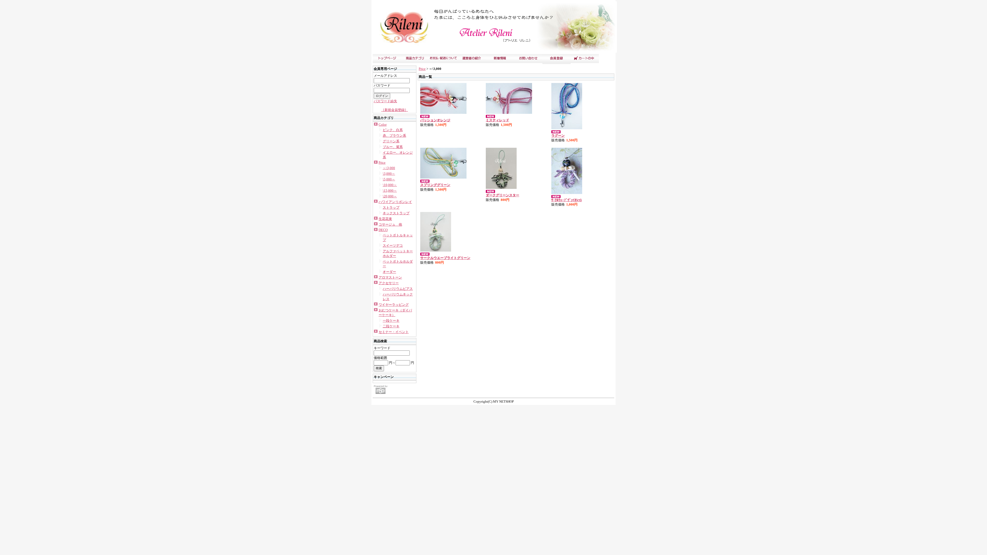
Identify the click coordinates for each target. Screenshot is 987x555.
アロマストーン (390, 277)
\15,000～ (390, 190)
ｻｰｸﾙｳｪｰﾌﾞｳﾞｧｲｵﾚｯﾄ (566, 200)
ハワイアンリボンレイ (395, 202)
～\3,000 (389, 168)
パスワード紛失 (385, 101)
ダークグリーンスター (502, 195)
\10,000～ (390, 185)
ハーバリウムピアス (398, 289)
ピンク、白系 (393, 130)
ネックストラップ (396, 213)
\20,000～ (390, 196)
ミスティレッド (497, 120)
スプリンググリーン (435, 185)
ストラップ (391, 207)
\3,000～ (389, 173)
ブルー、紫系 (393, 147)
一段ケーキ (391, 320)
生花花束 (385, 219)
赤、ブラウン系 (394, 135)
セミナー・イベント (394, 332)
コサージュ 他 (390, 224)
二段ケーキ (391, 326)
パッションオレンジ (435, 120)
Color (383, 124)
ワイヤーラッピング (394, 305)
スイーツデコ (393, 245)
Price (382, 162)
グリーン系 (391, 141)
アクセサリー (389, 283)
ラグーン (558, 135)
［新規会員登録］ (394, 110)
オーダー (389, 272)
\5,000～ (389, 179)
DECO (383, 230)
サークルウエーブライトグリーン (445, 258)
